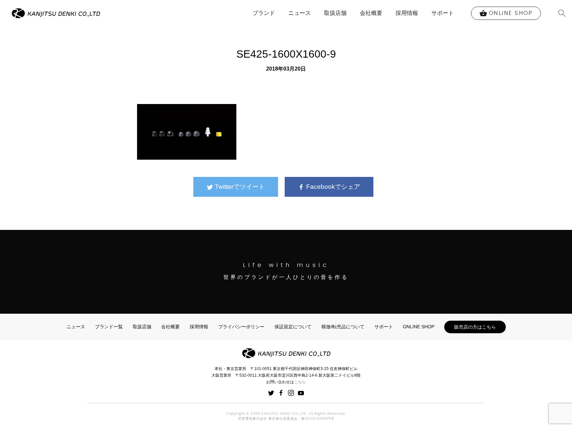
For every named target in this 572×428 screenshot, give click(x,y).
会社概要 (371, 13)
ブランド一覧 (109, 326)
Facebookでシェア (332, 186)
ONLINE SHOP (418, 326)
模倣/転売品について (342, 326)
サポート (442, 13)
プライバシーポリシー (241, 326)
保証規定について (292, 326)
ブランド (264, 13)
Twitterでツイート (239, 186)
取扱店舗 (335, 13)
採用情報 (407, 13)
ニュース (299, 13)
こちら (300, 382)
